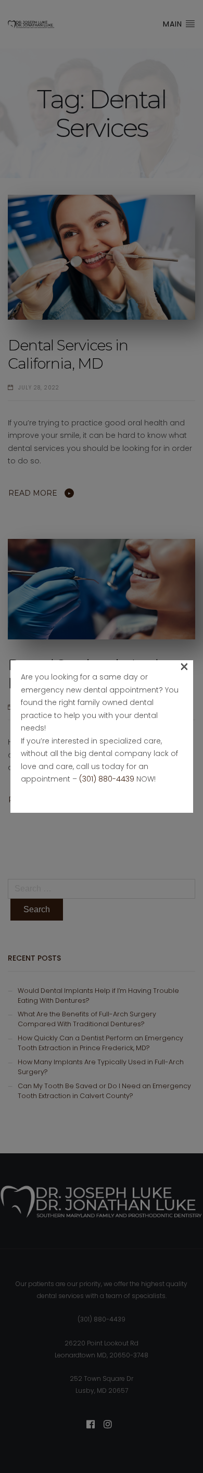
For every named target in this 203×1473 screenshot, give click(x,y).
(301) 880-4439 (106, 779)
